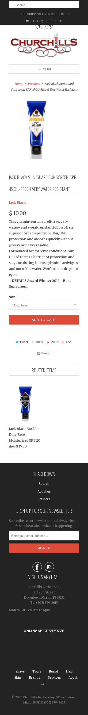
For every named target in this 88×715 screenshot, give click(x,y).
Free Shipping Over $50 (37, 14)
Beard (53, 671)
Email (45, 353)
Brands (34, 678)
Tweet (23, 342)
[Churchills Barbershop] (44, 46)
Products (34, 83)
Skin (17, 678)
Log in (64, 14)
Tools (36, 671)
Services (44, 499)
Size (12, 297)
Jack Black (17, 202)
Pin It (54, 342)
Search (44, 484)
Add (68, 342)
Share (39, 342)
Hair (69, 671)
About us (44, 491)
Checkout (54, 21)
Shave (20, 671)
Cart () (36, 21)
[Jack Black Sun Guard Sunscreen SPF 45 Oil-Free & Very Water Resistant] (36, 130)
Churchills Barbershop (39, 697)
